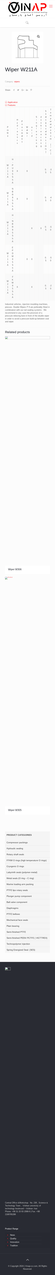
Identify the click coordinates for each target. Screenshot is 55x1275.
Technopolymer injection (18, 944)
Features (12, 105)
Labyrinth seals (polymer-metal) (22, 872)
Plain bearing (13, 926)
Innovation (14, 1242)
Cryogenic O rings (15, 866)
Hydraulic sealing (15, 848)
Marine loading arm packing (20, 884)
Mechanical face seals (17, 920)
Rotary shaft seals (15, 854)
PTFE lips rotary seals (17, 890)
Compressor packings (17, 842)
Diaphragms (12, 908)
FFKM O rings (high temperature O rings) (27, 860)
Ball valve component (17, 902)
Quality (13, 1238)
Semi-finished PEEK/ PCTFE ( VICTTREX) (27, 938)
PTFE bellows (13, 914)
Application (13, 102)
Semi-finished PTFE (16, 932)
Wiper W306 (15, 569)
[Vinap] (27, 9)
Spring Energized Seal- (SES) (21, 950)
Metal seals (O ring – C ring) (20, 878)
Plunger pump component (19, 896)
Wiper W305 (15, 810)
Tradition (14, 1245)
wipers (17, 81)
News (12, 1235)
